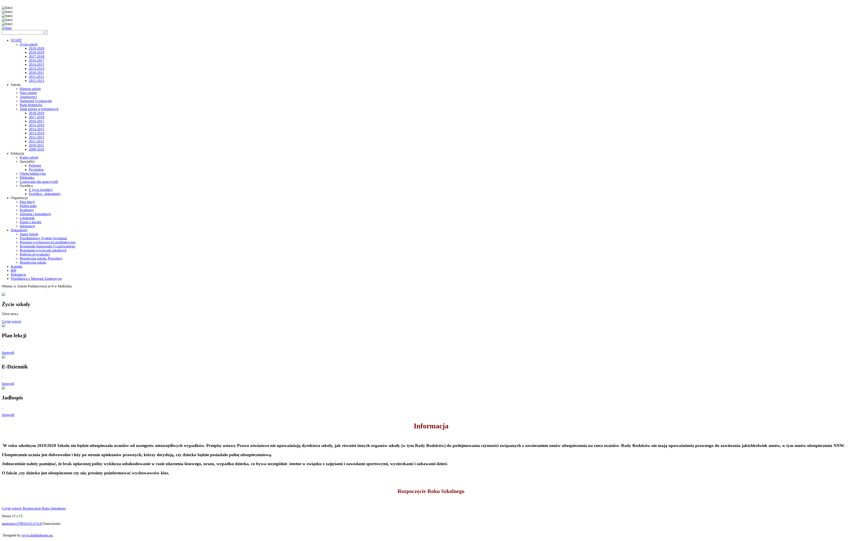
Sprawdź (8, 353)
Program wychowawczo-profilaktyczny (48, 242)
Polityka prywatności (35, 254)
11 (29, 524)
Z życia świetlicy (41, 190)
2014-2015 (36, 64)
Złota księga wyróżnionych (39, 109)
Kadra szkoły (29, 157)
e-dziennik (27, 218)
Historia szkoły (30, 89)
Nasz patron (28, 93)
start (5, 524)
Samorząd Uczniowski (36, 101)
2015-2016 (36, 125)
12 (32, 524)
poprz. (12, 524)
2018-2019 (36, 52)
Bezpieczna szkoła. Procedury (41, 258)
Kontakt (16, 266)
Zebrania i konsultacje (35, 214)
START (16, 40)
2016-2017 (36, 60)
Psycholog (36, 169)
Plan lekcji (27, 202)
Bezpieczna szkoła (33, 262)
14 (39, 524)
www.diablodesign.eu (37, 535)
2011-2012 (36, 77)
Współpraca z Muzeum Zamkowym (36, 278)
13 (36, 524)
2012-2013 (36, 81)
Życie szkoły (29, 44)
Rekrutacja (18, 274)
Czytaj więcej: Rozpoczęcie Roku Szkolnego (34, 508)
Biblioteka (27, 178)
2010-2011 (36, 72)
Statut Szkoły (29, 234)
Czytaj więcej (11, 321)
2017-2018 (36, 56)
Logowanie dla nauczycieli (39, 182)
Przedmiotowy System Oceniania (43, 238)
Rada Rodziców (31, 105)
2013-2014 (36, 68)
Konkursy (27, 210)
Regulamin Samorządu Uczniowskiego (47, 246)
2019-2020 (36, 48)
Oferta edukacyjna (33, 173)
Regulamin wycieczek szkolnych (43, 250)
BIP (13, 270)
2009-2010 (36, 149)
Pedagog (35, 165)
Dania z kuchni (30, 222)
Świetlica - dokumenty (45, 194)
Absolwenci (28, 97)
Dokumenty (19, 230)
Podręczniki (28, 206)
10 (25, 524)
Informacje (27, 226)
